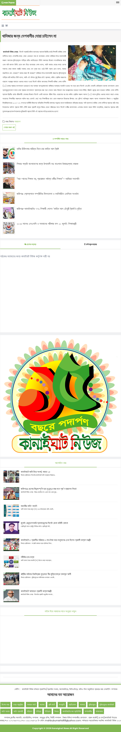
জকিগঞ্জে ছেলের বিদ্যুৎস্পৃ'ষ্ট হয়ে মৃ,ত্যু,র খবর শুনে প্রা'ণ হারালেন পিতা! (49, 489)
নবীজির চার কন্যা (27, 557)
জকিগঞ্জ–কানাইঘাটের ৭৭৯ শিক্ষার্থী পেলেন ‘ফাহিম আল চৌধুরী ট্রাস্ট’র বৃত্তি (49, 209)
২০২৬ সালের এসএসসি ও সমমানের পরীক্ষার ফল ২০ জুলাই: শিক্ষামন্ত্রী (46, 224)
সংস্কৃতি (62, 704)
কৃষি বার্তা (52, 704)
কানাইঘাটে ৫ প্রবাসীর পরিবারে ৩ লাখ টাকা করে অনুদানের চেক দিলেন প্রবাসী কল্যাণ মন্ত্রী (56, 540)
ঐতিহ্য (38, 711)
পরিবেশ (29, 711)
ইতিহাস (47, 711)
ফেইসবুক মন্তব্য (91, 244)
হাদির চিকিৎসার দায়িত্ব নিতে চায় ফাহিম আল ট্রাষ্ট (38, 149)
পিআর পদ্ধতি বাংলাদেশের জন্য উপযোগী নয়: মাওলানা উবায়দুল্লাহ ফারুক (47, 164)
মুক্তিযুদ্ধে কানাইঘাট (106, 704)
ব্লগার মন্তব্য (31, 244)
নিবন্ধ (56, 711)
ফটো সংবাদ (6, 711)
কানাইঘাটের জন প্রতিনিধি (72, 711)
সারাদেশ (17, 121)
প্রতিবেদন (72, 704)
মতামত (42, 704)
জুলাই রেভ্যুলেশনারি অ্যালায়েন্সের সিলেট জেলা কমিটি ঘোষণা (44, 523)
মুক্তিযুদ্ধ (92, 704)
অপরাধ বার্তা (31, 704)
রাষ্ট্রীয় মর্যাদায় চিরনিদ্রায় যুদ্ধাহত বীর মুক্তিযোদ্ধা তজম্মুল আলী (46, 574)
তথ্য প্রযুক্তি (18, 704)
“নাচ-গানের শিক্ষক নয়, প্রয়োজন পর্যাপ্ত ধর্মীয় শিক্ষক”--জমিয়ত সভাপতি (48, 179)
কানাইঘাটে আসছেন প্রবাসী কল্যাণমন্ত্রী (36, 591)
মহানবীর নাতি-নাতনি (29, 506)
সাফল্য (82, 704)
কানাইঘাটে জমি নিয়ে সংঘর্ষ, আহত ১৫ (35, 472)
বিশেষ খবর (5, 704)
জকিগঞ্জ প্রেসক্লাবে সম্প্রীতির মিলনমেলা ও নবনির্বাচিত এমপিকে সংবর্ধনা (47, 194)
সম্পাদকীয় (88, 711)
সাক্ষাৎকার (99, 711)
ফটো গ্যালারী (18, 711)
